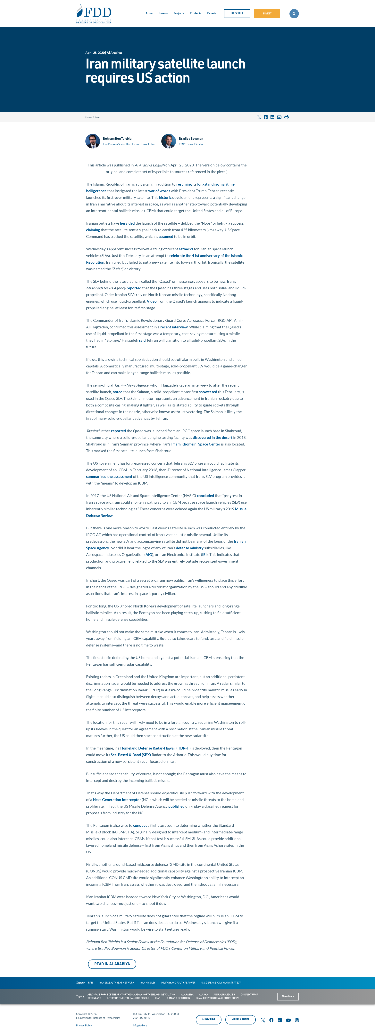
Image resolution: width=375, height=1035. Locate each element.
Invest (267, 14)
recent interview (174, 327)
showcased (208, 391)
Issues (163, 13)
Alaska (203, 995)
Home (88, 117)
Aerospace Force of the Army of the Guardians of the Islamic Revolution (131, 995)
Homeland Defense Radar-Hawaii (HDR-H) (155, 748)
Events (211, 13)
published (176, 806)
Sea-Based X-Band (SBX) (131, 754)
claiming (93, 230)
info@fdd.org (140, 1025)
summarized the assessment (109, 476)
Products (195, 13)
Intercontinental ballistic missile (128, 998)
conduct (140, 825)
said (142, 340)
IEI (204, 554)
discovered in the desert (212, 437)
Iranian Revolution (178, 998)
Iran (97, 117)
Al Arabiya (187, 995)
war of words (159, 191)
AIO (149, 554)
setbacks (186, 249)
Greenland (94, 998)
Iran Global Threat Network (116, 983)
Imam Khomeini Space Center (195, 444)
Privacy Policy (84, 1025)
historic (165, 197)
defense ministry (190, 548)
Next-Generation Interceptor (117, 799)
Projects (178, 13)
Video (152, 301)
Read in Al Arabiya (112, 964)
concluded (206, 495)
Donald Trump (249, 995)
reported (134, 288)
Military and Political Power (178, 983)
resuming (184, 184)
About (150, 13)
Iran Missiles (147, 983)
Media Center (240, 1020)
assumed (166, 236)
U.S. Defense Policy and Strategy (221, 983)
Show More (288, 996)
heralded (127, 223)
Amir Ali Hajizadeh (224, 995)
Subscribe (237, 13)
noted (117, 391)
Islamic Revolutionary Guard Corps (217, 998)
